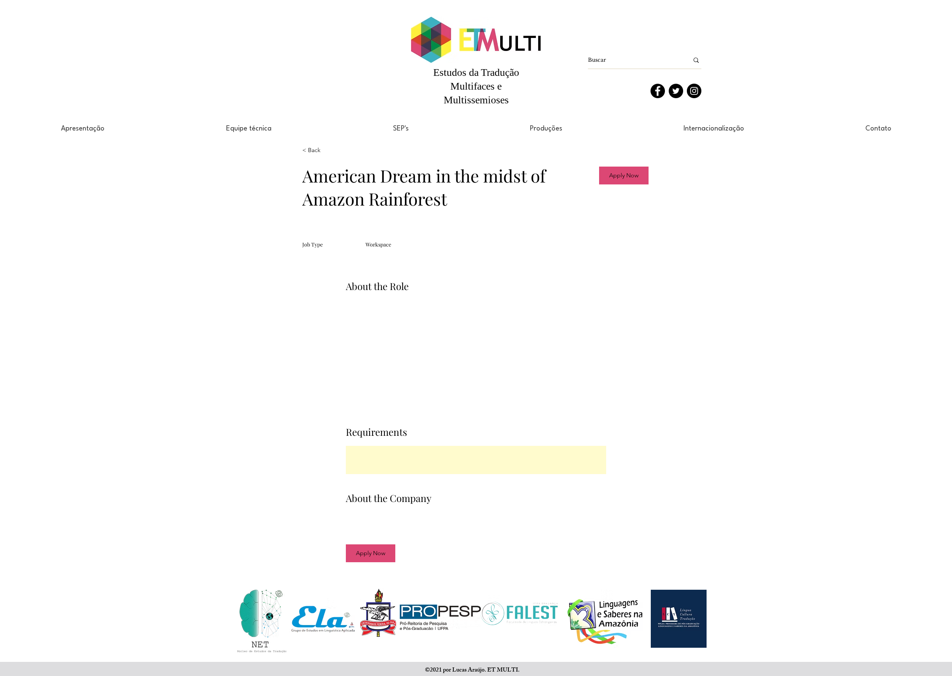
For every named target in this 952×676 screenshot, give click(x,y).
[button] (624, 175)
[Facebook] (657, 91)
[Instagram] (694, 91)
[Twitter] (676, 91)
